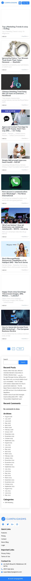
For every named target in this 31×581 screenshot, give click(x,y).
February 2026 (9, 429)
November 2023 (9, 482)
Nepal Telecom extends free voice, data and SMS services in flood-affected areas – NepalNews (15, 390)
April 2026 (8, 425)
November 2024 (9, 462)
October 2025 (9, 438)
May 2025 (7, 449)
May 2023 (8, 495)
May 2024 (8, 473)
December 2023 (9, 480)
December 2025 (9, 434)
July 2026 (8, 418)
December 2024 (9, 460)
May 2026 (8, 423)
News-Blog (5, 542)
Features (4, 533)
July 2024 (8, 469)
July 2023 (8, 491)
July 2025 (7, 445)
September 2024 (9, 466)
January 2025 (8, 458)
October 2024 (9, 464)
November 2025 (9, 436)
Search (5, 359)
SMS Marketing (9, 502)
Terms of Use (5, 556)
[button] (20, 2)
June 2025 (8, 447)
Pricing (3, 536)
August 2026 (8, 416)
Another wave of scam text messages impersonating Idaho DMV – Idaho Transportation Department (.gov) (13, 397)
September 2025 (9, 440)
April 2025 (8, 451)
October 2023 (9, 484)
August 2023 (8, 488)
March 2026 (8, 427)
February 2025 (9, 456)
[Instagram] (17, 524)
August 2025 (8, 442)
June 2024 (8, 471)
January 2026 (9, 432)
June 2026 (8, 421)
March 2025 (8, 453)
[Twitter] (8, 524)
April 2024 (8, 475)
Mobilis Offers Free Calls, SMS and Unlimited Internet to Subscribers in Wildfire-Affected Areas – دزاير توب (13, 373)
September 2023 (9, 486)
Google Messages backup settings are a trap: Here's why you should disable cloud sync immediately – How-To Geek (15, 379)
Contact (3, 539)
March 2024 (8, 477)
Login (3, 545)
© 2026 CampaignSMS (15, 579)
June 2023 (8, 493)
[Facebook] (3, 524)
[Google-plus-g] (12, 524)
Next (20, 349)
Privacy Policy (5, 553)
